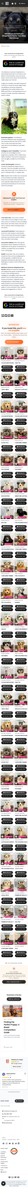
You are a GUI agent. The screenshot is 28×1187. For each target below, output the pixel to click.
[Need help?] (3, 1183)
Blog (7, 26)
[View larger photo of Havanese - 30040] (25, 454)
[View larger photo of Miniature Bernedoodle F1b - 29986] (25, 614)
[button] (6, 348)
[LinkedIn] (18, 1143)
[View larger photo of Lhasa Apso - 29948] (12, 880)
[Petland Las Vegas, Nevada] (7, 3)
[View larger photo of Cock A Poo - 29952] (25, 854)
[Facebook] (3, 1143)
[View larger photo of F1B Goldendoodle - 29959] (12, 854)
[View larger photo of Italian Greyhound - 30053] (25, 401)
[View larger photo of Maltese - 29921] (25, 907)
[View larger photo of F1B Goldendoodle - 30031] (25, 508)
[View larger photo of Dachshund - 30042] (12, 454)
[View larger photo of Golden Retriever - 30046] (12, 401)
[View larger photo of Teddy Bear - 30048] (12, 374)
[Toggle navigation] (2, 3)
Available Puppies (3, 1152)
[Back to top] (26, 1101)
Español (4, 1172)
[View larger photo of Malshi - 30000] (12, 614)
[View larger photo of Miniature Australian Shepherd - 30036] (25, 481)
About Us (3, 1159)
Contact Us (4, 1165)
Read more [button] (5, 1087)
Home (3, 26)
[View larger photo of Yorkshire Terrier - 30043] (25, 428)
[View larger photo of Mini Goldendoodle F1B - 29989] (25, 641)
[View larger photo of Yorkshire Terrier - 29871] (12, 933)
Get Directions (7, 1123)
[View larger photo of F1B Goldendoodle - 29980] (25, 827)
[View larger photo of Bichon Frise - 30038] (12, 481)
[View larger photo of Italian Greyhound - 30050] (12, 348)
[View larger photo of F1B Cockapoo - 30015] (25, 561)
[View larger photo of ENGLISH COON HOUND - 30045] (25, 374)
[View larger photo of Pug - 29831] (25, 933)
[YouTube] (9, 1143)
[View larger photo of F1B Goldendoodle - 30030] (12, 534)
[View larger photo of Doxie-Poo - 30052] (12, 428)
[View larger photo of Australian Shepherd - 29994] (12, 827)
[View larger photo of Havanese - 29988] (12, 641)
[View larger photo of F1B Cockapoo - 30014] (12, 587)
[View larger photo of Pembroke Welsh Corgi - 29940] (25, 880)
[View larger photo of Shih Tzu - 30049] (25, 348)
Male (5, 387)
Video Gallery (4, 1167)
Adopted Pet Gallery (4, 1162)
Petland (12, 26)
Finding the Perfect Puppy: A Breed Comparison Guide (11, 1027)
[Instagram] (6, 1143)
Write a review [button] (17, 1066)
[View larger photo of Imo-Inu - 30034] (12, 508)
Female (6, 361)
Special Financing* (4, 1156)
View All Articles (14, 999)
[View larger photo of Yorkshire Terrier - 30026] (25, 534)
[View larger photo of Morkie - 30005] (25, 587)
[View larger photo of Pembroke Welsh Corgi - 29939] (12, 907)
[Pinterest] (13, 1143)
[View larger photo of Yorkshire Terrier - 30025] (12, 561)
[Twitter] (16, 1143)
